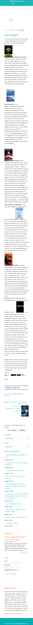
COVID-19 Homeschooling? (16, 1)
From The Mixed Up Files (16, 12)
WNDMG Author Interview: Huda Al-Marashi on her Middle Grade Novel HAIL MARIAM (15, 486)
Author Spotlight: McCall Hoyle (14, 504)
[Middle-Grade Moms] (10, 402)
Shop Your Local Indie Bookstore (13, 613)
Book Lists (12, 30)
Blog (27, 623)
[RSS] (20, 4)
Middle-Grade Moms (23, 404)
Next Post (16, 406)
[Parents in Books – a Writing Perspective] (25, 416)
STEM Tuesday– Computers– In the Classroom (15, 477)
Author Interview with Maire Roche (15, 470)
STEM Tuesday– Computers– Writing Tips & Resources (16, 464)
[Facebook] (16, 4)
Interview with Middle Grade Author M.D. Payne (16, 456)
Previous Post (22, 402)
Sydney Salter (12, 387)
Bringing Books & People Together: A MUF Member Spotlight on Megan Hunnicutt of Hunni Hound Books (16, 496)
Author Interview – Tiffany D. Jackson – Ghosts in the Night (16, 510)
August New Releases (12, 523)
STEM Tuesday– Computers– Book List (16, 517)
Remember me (14, 570)
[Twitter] (15, 4)
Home (6, 30)
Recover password (11, 573)
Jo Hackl (15, 541)
